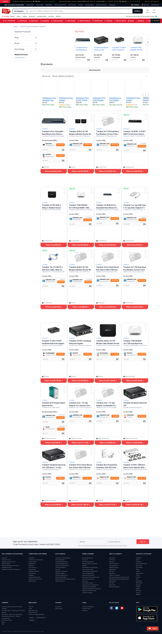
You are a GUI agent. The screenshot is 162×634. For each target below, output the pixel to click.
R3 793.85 (60, 354)
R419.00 (61, 282)
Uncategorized (129, 167)
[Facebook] (111, 608)
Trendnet (44, 129)
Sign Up (31, 606)
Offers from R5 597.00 (107, 307)
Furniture (85, 560)
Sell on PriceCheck (60, 5)
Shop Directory (33, 612)
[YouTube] (122, 608)
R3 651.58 (142, 478)
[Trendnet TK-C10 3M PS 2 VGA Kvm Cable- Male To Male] (53, 257)
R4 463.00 (115, 218)
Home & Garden (58, 21)
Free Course (72, 5)
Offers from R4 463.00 (107, 245)
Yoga (137, 569)
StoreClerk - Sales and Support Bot (12, 614)
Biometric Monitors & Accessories (119, 577)
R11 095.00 (87, 478)
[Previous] (76, 42)
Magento (32, 620)
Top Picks (79, 31)
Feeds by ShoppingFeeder (36, 614)
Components (32, 562)
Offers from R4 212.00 (53, 171)
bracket (12, 16)
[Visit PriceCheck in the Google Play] (147, 609)
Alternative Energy (87, 583)
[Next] (147, 42)
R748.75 (61, 429)
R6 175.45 (115, 478)
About (3, 622)
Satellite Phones (7, 567)
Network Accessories (50, 438)
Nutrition (111, 562)
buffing (25, 16)
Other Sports (139, 573)
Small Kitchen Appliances (90, 567)
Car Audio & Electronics (62, 565)
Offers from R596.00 (107, 443)
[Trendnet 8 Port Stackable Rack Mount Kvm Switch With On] (53, 121)
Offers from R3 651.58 (134, 505)
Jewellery (141, 21)
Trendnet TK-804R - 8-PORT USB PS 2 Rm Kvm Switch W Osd (134, 134)
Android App (30, 5)
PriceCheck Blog (7, 620)
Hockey (138, 587)
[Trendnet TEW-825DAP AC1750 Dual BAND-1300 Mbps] (81, 195)
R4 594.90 (60, 155)
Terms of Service (120, 545)
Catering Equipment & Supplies (91, 589)
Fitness (138, 571)
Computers (45, 21)
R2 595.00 (87, 145)
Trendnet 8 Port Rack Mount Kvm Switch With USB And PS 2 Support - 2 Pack (80, 467)
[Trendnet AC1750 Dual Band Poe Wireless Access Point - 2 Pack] (108, 121)
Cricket (138, 577)
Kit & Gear (139, 565)
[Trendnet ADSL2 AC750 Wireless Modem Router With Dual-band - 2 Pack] (81, 121)
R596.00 (115, 416)
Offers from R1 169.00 (107, 381)
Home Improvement (88, 579)
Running (138, 590)
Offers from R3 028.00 (80, 245)
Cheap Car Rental (101, 5)
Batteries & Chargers (61, 571)
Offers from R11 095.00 (80, 505)
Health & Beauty (85, 21)
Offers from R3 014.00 (134, 307)
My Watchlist (155, 5)
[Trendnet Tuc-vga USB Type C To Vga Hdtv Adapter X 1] (135, 195)
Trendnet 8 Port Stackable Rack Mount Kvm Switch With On (52, 134)
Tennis (138, 575)
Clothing (109, 21)
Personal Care (113, 565)
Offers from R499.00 (134, 245)
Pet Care (84, 581)
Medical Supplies (114, 587)
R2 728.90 (142, 354)
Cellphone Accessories (9, 562)
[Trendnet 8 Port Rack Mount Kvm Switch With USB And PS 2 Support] (108, 257)
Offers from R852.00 (53, 245)
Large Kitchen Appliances (90, 571)
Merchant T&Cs (33, 610)
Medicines (112, 585)
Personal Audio (60, 560)
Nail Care (112, 573)
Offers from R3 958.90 (80, 381)
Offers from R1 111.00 (80, 443)
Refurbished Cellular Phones (10, 565)
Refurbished (32, 581)
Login (30, 608)
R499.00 (142, 220)
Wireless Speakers (61, 577)
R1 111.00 (87, 416)
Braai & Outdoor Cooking (89, 563)
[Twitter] (117, 608)
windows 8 (32, 16)
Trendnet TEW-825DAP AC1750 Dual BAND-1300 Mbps (79, 207)
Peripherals (101, 303)
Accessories (74, 500)
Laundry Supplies (87, 592)
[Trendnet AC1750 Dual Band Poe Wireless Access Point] (135, 257)
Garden (84, 565)
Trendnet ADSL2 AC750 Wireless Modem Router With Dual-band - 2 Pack (80, 134)
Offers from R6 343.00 (134, 171)
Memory (31, 565)
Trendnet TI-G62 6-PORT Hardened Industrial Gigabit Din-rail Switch (53, 343)
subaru (19, 16)
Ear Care (111, 583)
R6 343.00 (142, 146)
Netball (138, 594)
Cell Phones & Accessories (12, 553)
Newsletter (49, 5)
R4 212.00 (60, 145)
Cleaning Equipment (88, 575)
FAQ (3, 624)
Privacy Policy (109, 545)
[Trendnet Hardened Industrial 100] (135, 392)
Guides (81, 5)
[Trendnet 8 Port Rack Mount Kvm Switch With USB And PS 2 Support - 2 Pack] (81, 454)
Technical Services (34, 577)
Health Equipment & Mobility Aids (119, 579)
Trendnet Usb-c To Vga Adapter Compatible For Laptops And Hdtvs (106, 405)
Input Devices (33, 567)
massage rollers (41, 16)
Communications (60, 567)
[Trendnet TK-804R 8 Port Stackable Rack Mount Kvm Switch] (108, 195)
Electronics (34, 21)
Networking (32, 563)
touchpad (51, 16)
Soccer (138, 592)
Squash (138, 585)
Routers (73, 167)
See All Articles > (20, 57)
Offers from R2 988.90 (53, 505)
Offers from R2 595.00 (80, 171)
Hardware (31, 558)
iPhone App (39, 5)
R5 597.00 (115, 280)
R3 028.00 (87, 220)
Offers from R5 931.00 (107, 171)
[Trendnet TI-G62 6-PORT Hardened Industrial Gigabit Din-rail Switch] (53, 330)
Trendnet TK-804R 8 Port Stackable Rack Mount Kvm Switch (107, 207)
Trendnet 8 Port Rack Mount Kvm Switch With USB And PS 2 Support (107, 269)
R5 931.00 (115, 145)
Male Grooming (113, 567)
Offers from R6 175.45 (107, 505)
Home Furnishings (87, 569)
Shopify (32, 617)
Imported (100, 500)
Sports (132, 21)
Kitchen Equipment (88, 562)
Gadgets (150, 21)
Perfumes (112, 560)
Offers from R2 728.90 (134, 381)
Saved (154, 12)
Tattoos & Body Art (114, 575)
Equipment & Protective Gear (90, 577)
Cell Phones (23, 21)
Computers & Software (38, 553)
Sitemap (84, 610)
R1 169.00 (115, 354)
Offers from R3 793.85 (53, 381)
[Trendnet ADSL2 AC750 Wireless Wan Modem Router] (108, 330)
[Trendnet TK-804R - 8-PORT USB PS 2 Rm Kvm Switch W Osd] (135, 121)
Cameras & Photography (62, 558)
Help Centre (58, 608)
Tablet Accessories (76, 438)
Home (16, 26)
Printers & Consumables (36, 560)
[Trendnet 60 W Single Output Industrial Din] (53, 392)
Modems (100, 376)
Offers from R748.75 (53, 443)
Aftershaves (112, 581)
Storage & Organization (89, 587)
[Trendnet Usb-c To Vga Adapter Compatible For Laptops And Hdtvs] (108, 392)
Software (31, 575)
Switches (46, 167)
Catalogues (112, 5)
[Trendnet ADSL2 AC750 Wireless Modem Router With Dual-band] (81, 257)
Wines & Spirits (121, 21)
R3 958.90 (87, 354)
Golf (137, 579)
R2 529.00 (142, 416)
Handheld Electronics (61, 562)
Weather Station (60, 573)
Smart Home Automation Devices (65, 579)
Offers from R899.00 (80, 307)
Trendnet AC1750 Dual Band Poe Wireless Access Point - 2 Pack (107, 134)
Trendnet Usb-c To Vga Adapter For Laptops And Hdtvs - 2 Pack (79, 405)
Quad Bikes (139, 567)
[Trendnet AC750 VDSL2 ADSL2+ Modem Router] (53, 195)
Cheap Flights (89, 5)
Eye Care (111, 571)
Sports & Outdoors (143, 553)
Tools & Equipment (87, 573)
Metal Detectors (60, 581)
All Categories (9, 20)
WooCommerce (41, 617)
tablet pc (58, 16)
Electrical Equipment (61, 575)
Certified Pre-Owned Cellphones (11, 569)
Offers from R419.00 (53, 307)
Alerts (147, 12)
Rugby (138, 589)
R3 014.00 (142, 280)
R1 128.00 (60, 417)
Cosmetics (112, 558)
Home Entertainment (61, 563)
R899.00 (88, 282)
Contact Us (58, 606)
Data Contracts (6, 563)
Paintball (138, 558)
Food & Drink (98, 21)
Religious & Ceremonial (89, 590)
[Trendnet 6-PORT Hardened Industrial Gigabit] (81, 330)
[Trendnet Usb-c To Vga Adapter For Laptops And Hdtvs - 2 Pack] (81, 392)
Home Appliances (87, 558)
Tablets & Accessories (35, 579)
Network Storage (130, 376)
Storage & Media (34, 571)
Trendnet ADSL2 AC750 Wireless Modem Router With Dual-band (80, 269)
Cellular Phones (6, 560)
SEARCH (137, 11)
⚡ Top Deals (155, 20)
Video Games (71, 21)
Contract (4, 558)
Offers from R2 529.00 (134, 443)
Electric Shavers (114, 563)
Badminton (139, 583)
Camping (138, 562)
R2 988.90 (60, 478)
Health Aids (112, 569)
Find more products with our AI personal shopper (140, 16)
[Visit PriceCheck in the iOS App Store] (147, 618)
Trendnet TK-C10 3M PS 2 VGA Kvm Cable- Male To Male (52, 269)
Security (57, 569)
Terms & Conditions (88, 606)
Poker (138, 560)
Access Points (102, 167)
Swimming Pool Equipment (90, 585)
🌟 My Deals (145, 5)
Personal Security (141, 563)
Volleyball (139, 581)
